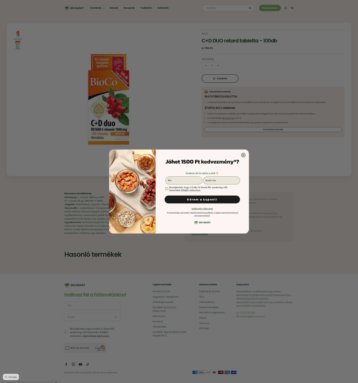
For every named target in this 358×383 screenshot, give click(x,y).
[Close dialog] (243, 155)
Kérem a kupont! (202, 199)
